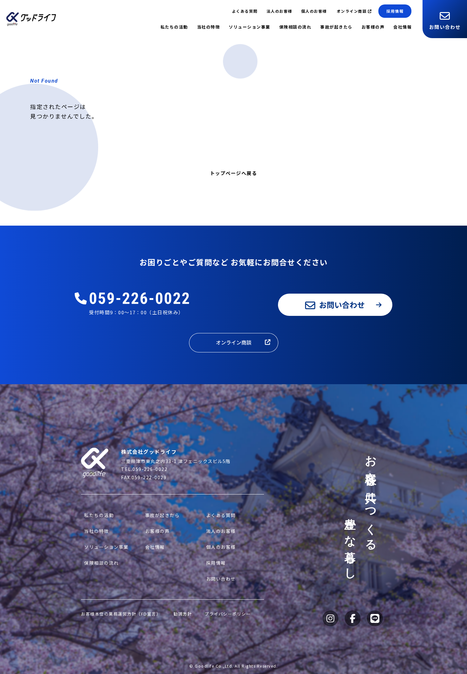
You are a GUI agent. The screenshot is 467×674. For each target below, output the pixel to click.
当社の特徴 (208, 27)
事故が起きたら (336, 27)
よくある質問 (245, 11)
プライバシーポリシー (228, 614)
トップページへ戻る (233, 173)
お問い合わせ (445, 27)
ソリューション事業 (249, 27)
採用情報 (394, 11)
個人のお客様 (314, 11)
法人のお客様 (279, 11)
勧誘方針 (182, 614)
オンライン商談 (352, 11)
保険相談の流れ (295, 27)
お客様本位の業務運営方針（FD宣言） (121, 614)
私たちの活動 (174, 27)
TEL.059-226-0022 (144, 469)
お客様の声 (373, 27)
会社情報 (402, 27)
